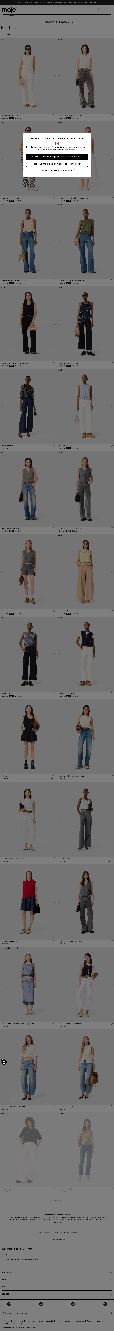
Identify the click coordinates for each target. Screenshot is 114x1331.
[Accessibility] (4, 1062)
